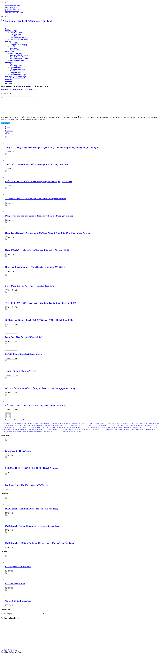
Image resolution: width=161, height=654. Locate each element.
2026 (73, 431)
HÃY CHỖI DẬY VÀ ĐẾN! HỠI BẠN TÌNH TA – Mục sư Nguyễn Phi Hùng (40, 388)
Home (7, 29)
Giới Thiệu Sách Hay (12, 9)
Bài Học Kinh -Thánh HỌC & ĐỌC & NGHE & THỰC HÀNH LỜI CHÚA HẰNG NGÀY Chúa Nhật (37, 431)
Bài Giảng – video (16, 71)
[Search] (2, 2)
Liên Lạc (8, 83)
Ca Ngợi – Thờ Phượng (18, 45)
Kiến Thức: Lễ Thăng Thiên (18, 451)
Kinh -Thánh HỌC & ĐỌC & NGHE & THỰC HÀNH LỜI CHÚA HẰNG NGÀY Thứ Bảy (133, 425)
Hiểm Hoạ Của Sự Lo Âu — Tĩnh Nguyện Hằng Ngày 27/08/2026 (35, 267)
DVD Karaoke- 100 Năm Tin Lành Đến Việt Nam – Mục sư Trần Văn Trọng (39, 543)
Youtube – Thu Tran (12, 11)
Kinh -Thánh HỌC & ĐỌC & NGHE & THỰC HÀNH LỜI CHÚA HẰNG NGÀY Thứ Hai (86, 425)
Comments (9, 131)
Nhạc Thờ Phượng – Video (20, 59)
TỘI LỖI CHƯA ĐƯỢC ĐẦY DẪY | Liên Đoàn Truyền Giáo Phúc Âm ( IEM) (40, 303)
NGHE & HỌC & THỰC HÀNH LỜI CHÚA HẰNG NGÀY (50, 423)
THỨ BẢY (26, 423)
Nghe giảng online (16, 64)
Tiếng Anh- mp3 (15, 67)
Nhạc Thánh (9, 52)
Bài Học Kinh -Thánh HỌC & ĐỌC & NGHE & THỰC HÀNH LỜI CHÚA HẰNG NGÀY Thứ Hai (81, 429)
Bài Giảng (9, 62)
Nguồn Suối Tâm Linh (9, 650)
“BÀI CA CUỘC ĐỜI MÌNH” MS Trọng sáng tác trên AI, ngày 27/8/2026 (38, 181)
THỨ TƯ (3, 423)
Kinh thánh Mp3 (11, 31)
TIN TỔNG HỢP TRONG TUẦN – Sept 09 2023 (19, 90)
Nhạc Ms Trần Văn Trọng (14, 12)
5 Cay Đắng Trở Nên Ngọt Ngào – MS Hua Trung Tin (29, 286)
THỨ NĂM (15, 423)
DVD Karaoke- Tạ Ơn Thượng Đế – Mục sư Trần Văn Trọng (33, 526)
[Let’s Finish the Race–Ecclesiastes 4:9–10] (11, 350)
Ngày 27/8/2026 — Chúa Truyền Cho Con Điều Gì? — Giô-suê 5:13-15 (37, 250)
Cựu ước (17, 34)
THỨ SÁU (8, 423)
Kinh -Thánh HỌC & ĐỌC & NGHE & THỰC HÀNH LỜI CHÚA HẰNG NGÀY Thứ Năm (40, 425)
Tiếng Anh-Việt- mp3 (17, 69)
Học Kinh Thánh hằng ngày (15, 76)
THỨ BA (32, 423)
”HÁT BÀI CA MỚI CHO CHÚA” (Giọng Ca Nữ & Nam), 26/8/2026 (36, 164)
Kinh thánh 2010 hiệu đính (19, 38)
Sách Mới (8, 80)
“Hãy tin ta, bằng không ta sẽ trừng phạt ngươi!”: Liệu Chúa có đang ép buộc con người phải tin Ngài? (52, 147)
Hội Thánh (9, 41)
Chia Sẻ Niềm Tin (11, 7)
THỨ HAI (20, 423)
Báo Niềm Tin (15, 50)
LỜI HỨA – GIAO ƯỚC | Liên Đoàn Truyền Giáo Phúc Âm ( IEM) (35, 405)
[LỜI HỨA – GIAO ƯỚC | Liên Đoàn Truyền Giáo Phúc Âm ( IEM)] (11, 401)
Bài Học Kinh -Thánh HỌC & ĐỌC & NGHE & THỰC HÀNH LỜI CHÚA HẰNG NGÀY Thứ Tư (126, 427)
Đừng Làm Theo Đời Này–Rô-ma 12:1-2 (23, 337)
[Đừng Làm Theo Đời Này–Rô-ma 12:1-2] (11, 333)
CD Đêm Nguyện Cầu (15, 584)
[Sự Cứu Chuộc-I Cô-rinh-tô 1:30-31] (11, 367)
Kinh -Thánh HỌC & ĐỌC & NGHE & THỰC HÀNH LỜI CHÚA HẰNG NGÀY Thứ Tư (105, 423)
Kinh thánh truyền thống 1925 (21, 39)
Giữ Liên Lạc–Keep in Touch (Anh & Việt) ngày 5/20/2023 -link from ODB (39, 320)
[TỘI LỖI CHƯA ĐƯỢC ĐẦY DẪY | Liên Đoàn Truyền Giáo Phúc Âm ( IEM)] (11, 299)
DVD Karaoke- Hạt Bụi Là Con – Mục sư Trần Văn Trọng (31, 509)
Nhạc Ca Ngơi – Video (18, 57)
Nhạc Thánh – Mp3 (17, 60)
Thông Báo (14, 43)
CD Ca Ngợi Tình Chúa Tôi (18, 601)
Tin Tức (12, 46)
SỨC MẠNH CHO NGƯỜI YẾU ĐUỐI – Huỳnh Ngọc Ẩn (31, 468)
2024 (79, 431)
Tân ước (17, 36)
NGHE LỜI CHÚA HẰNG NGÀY (74, 423)
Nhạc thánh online (16, 53)
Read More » (5, 123)
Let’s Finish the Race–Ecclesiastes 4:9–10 (23, 354)
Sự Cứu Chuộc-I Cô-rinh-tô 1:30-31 (21, 371)
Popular (8, 129)
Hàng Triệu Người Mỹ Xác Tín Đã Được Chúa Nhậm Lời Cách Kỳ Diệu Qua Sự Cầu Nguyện (47, 233)
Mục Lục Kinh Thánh (17, 78)
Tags (7, 133)
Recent (7, 127)
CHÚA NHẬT (94, 427)
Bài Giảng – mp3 (16, 66)
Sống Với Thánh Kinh (12, 5)
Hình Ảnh (13, 48)
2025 (76, 431)
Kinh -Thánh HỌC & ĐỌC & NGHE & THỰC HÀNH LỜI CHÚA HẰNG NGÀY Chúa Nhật (66, 427)
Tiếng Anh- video (16, 73)
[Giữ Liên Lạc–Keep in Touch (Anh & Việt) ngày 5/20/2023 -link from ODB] (11, 316)
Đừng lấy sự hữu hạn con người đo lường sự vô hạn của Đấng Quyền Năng (39, 216)
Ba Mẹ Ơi (69, 431)
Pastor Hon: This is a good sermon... (17, 420)
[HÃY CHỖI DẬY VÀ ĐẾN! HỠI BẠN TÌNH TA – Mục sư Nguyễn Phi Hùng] (11, 384)
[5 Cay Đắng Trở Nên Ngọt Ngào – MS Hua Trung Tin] (11, 282)
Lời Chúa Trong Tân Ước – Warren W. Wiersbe (27, 485)
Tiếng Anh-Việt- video (18, 74)
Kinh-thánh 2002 (16, 32)
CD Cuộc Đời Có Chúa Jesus (18, 567)
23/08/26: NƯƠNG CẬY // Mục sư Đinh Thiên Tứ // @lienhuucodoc (35, 198)
